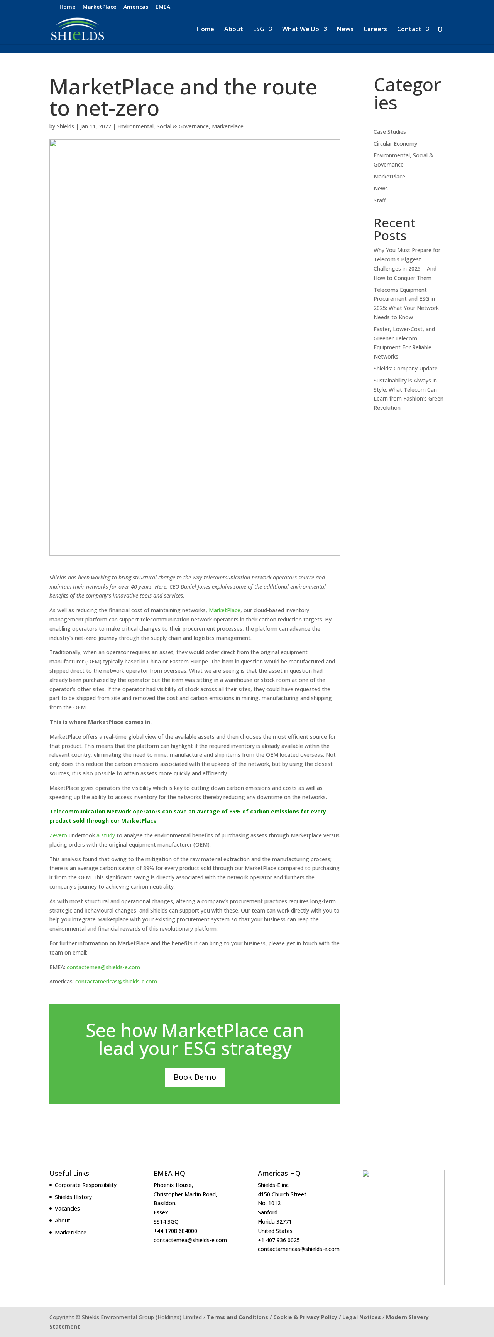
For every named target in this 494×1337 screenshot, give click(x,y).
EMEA (163, 7)
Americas (136, 7)
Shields (65, 126)
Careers (375, 29)
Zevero (58, 835)
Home (67, 7)
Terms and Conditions (237, 1317)
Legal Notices (361, 1317)
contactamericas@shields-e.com (116, 981)
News (345, 29)
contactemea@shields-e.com (103, 967)
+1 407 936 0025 (279, 1240)
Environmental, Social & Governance (163, 126)
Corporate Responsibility (86, 1185)
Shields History (73, 1197)
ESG (258, 29)
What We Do (300, 29)
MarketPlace (99, 7)
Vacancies (67, 1208)
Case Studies (390, 131)
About (233, 29)
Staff (380, 200)
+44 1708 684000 (175, 1230)
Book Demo (195, 1077)
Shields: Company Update (406, 368)
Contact (409, 29)
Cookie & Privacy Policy (305, 1317)
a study (105, 835)
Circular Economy (395, 143)
